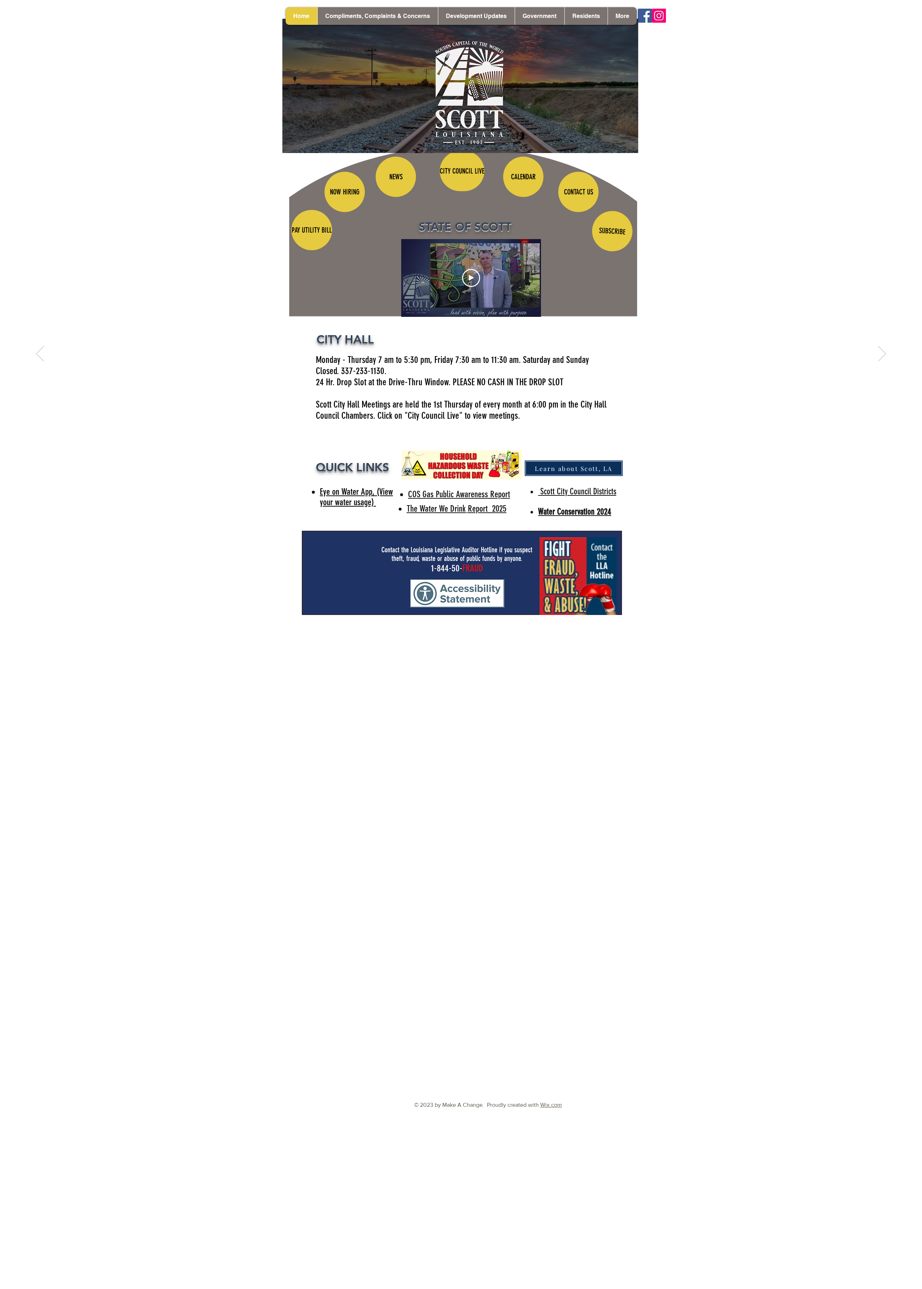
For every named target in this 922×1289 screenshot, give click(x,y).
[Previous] (40, 354)
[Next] (882, 354)
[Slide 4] (461, 626)
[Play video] (471, 278)
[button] (476, 16)
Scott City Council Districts (578, 491)
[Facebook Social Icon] (645, 16)
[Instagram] (659, 16)
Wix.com (551, 1105)
